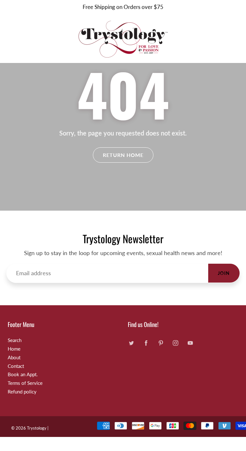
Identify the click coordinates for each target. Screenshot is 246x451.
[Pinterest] (160, 342)
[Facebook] (146, 342)
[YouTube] (190, 342)
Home (14, 349)
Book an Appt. (23, 374)
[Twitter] (131, 342)
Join (224, 273)
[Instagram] (175, 342)
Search (14, 340)
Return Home (123, 155)
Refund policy (22, 391)
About (14, 357)
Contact (16, 366)
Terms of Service (25, 383)
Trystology (36, 428)
